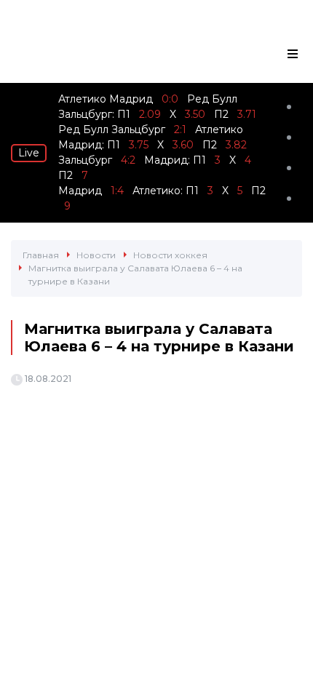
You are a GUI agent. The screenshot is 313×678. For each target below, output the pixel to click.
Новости (96, 255)
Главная (41, 255)
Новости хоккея (170, 255)
